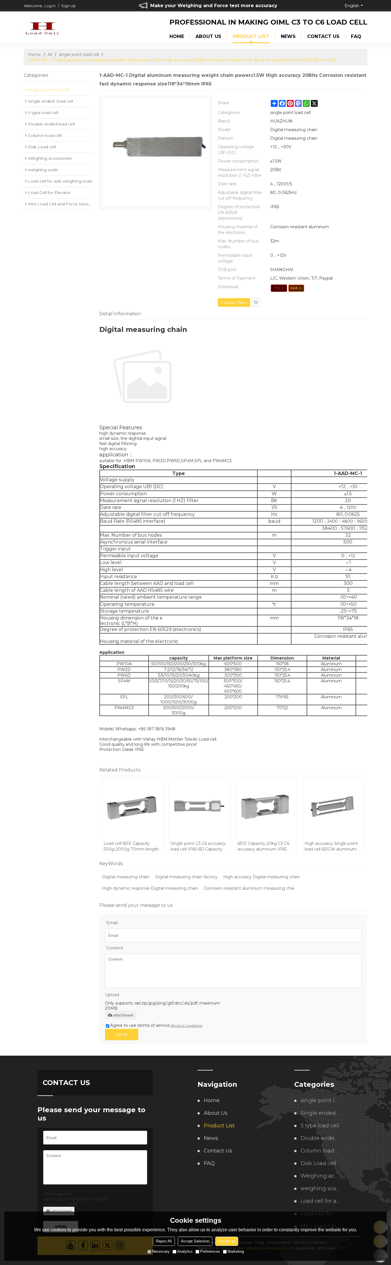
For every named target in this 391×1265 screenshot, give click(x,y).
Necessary (161, 1251)
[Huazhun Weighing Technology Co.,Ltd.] (42, 28)
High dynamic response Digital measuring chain (150, 888)
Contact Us (323, 36)
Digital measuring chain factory (186, 876)
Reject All (164, 1241)
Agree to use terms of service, (156, 1025)
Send (121, 1034)
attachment (123, 1015)
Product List (251, 36)
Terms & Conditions (186, 1025)
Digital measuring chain (125, 876)
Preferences (210, 1251)
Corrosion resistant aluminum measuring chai (249, 888)
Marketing (236, 1251)
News (288, 36)
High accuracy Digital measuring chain (261, 876)
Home (176, 36)
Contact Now (234, 302)
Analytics (185, 1251)
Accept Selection (195, 1241)
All (50, 54)
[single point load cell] (279, 288)
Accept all (226, 1241)
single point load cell (79, 54)
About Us (208, 36)
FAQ (356, 36)
